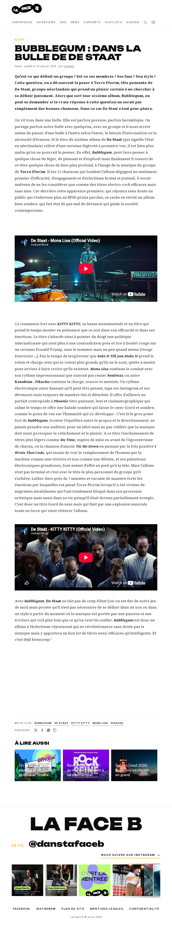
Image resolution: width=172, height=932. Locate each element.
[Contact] (153, 22)
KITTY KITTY (80, 723)
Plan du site (72, 908)
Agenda (132, 22)
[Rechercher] (145, 22)
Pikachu (117, 723)
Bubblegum (43, 723)
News (75, 22)
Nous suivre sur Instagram (130, 854)
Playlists (113, 22)
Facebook (21, 908)
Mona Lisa (100, 723)
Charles (69, 66)
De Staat (61, 723)
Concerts (92, 22)
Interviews (46, 22)
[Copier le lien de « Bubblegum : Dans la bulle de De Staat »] (55, 730)
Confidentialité (144, 908)
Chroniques (22, 22)
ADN (63, 22)
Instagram (46, 908)
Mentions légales (106, 908)
